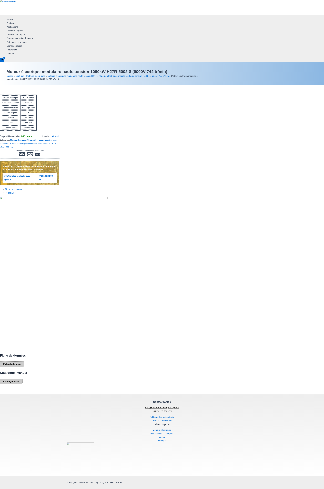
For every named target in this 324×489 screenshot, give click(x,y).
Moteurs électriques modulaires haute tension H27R (71, 76)
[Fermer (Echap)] (321, 3)
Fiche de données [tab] (13, 189)
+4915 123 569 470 (46, 178)
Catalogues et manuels (17, 42)
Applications (12, 27)
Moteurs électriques (16, 34)
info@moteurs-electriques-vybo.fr (17, 178)
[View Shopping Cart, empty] (2, 60)
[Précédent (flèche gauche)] (4, 244)
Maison (10, 19)
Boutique (11, 23)
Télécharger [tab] (10, 193)
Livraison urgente (15, 31)
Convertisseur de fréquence (20, 38)
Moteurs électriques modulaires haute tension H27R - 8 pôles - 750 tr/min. (134, 76)
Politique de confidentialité (162, 417)
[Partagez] (315, 3)
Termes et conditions (162, 420)
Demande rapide (14, 46)
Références (12, 50)
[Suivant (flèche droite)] (319, 244)
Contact (10, 53)
